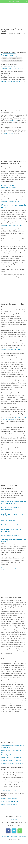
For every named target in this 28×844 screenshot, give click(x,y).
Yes (21, 816)
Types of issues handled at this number (12, 763)
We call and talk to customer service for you (12, 751)
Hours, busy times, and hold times (11, 760)
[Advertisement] (14, 96)
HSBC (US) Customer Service (9, 801)
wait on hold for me (8, 419)
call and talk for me (20, 417)
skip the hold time (9, 134)
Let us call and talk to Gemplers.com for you (9, 186)
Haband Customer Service (9, 798)
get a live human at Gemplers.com (11, 81)
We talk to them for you (8, 66)
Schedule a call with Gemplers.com (11, 350)
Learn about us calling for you (10, 201)
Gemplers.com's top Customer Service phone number (12, 746)
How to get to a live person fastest (11, 758)
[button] (26, 1)
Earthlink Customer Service (9, 804)
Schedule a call (19, 68)
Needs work (13, 819)
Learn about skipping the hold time (11, 225)
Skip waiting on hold (7, 68)
